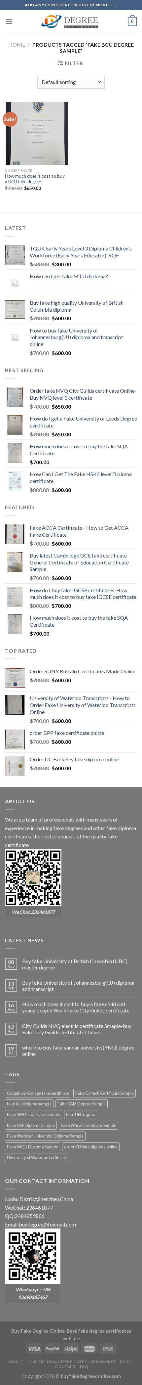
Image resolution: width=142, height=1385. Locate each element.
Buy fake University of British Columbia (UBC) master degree (74, 964)
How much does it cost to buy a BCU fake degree (35, 179)
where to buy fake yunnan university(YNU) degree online (78, 1050)
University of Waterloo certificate (37, 1157)
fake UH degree (80, 1114)
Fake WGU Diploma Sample (32, 1146)
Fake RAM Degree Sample (81, 1103)
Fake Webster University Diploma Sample (45, 1136)
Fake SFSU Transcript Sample (33, 1114)
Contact (65, 1366)
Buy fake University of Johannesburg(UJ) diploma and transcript (78, 985)
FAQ (84, 1366)
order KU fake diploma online (91, 1146)
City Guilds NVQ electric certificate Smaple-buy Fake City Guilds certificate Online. (76, 1029)
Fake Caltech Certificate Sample (104, 1093)
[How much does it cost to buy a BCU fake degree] (36, 133)
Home (16, 44)
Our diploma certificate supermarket (71, 1361)
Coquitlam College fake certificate (38, 1093)
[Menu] (9, 21)
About (15, 1361)
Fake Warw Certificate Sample (88, 1125)
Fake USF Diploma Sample (31, 1125)
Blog (126, 1361)
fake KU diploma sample (29, 1103)
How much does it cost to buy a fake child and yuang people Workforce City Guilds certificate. (76, 1007)
